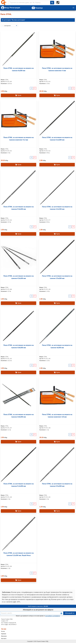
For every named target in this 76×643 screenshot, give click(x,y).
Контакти (3, 638)
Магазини (4, 636)
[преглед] (31, 88)
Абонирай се (69, 613)
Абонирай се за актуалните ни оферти (38, 610)
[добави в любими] (34, 88)
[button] (73, 7)
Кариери (3, 633)
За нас (3, 631)
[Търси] (52, 2)
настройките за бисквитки (52, 616)
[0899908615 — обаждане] (58, 2)
